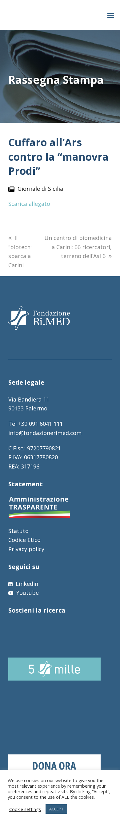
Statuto (18, 531)
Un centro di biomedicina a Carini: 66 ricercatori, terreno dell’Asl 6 (78, 247)
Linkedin (26, 583)
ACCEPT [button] (56, 809)
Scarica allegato (29, 203)
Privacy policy (26, 549)
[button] (110, 15)
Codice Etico (24, 539)
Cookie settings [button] (25, 809)
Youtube (27, 592)
